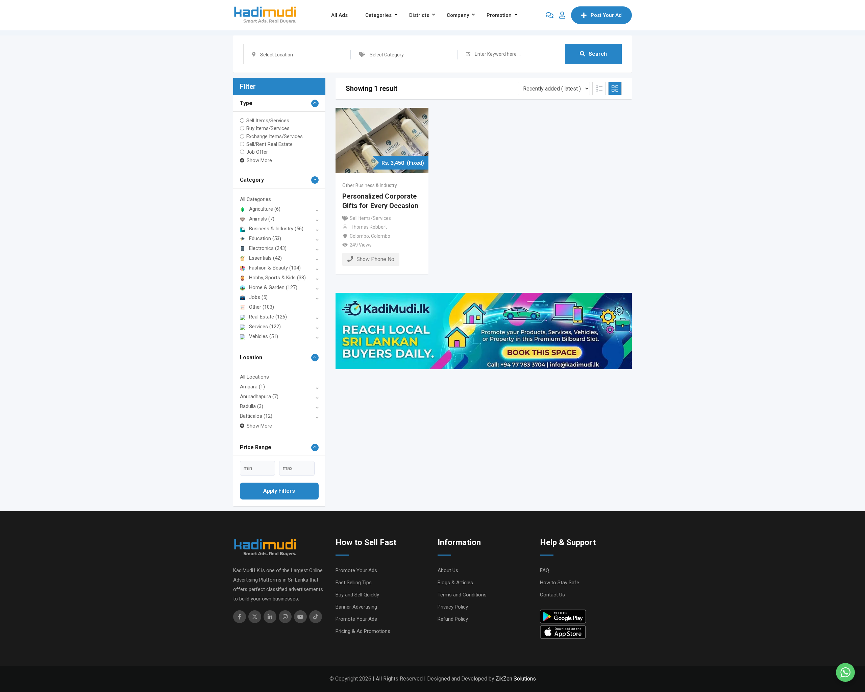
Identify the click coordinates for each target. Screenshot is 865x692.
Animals (261, 219)
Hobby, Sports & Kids (277, 278)
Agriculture (264, 209)
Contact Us (552, 595)
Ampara (252, 387)
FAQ (544, 570)
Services (265, 327)
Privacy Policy (453, 607)
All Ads (339, 15)
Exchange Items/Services (274, 136)
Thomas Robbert (369, 227)
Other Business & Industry (369, 185)
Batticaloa (256, 416)
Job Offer (257, 152)
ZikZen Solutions (516, 678)
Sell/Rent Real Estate (269, 144)
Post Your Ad (606, 15)
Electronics (268, 248)
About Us (448, 570)
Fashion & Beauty (275, 268)
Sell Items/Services (267, 121)
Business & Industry (276, 229)
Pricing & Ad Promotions (363, 631)
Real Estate (268, 317)
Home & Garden (273, 287)
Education (265, 238)
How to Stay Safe (559, 583)
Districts (419, 15)
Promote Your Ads (356, 570)
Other (261, 307)
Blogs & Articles (455, 583)
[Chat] (549, 15)
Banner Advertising (356, 607)
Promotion (499, 15)
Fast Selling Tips (354, 583)
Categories (378, 15)
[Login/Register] (562, 15)
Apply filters (279, 491)
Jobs (258, 297)
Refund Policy (453, 619)
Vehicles (263, 336)
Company (458, 15)
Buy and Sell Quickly (357, 595)
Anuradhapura (259, 396)
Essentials (265, 258)
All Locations (254, 377)
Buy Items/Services (268, 128)
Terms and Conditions (462, 595)
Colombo (359, 236)
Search (598, 54)
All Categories (255, 199)
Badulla (251, 406)
